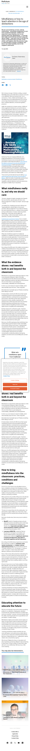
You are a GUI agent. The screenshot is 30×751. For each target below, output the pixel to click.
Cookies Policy (15, 738)
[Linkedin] (6, 85)
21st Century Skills (18, 670)
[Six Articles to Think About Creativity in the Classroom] (15, 665)
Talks (14, 715)
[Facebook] (3, 85)
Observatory (7, 670)
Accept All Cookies (15, 388)
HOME (7, 11)
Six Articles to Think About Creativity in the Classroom (14, 673)
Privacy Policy (15, 736)
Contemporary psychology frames (10, 219)
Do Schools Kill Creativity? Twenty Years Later (15, 695)
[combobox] (15, 13)
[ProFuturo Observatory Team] (7, 57)
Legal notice (15, 733)
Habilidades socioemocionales (8, 79)
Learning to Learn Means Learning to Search (14, 718)
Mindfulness (19, 79)
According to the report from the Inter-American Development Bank (14, 163)
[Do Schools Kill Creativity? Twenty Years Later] (15, 688)
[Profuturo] (6, 2)
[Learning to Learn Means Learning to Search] (15, 710)
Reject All (15, 384)
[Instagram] (11, 743)
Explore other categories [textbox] (14, 13)
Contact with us (15, 731)
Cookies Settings (15, 380)
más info (19, 71)
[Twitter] (10, 85)
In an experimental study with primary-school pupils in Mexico (14, 176)
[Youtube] (19, 743)
